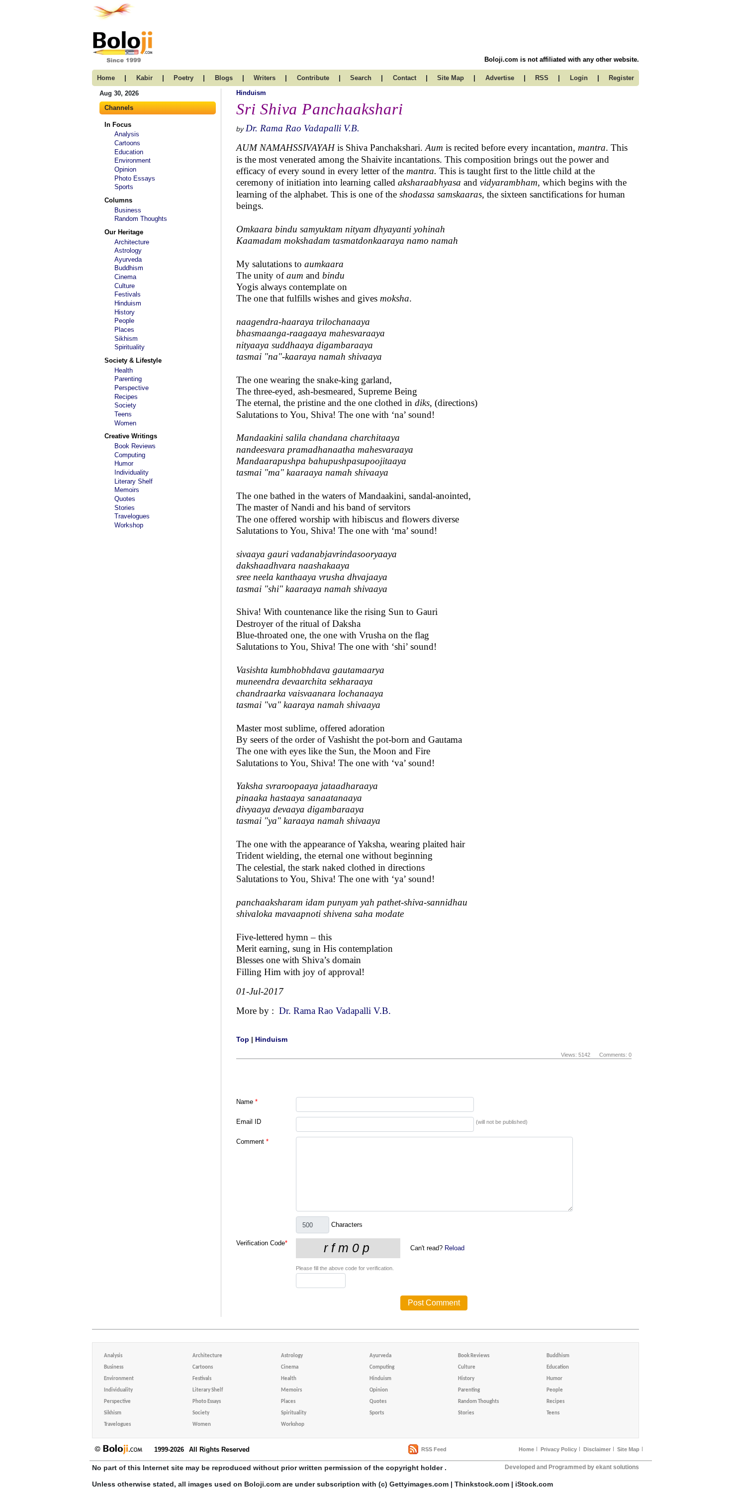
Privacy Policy (559, 1449)
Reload (454, 1248)
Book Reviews (135, 446)
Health (123, 370)
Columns (118, 200)
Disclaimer (597, 1449)
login (579, 78)
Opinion (125, 169)
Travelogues (132, 516)
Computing (129, 455)
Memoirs (126, 490)
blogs (224, 78)
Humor (123, 463)
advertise (499, 78)
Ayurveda (128, 259)
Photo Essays (134, 178)
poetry (183, 78)
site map (450, 78)
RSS (541, 78)
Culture (124, 286)
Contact (404, 78)
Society (125, 405)
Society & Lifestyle (133, 360)
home (106, 78)
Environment (132, 160)
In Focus (117, 124)
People (124, 320)
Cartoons (127, 143)
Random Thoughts (140, 218)
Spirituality (129, 347)
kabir (144, 78)
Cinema (125, 277)
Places (124, 329)
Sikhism (126, 338)
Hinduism (127, 303)
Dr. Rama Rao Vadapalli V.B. (303, 128)
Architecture (131, 242)
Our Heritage (123, 232)
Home (526, 1449)
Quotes (124, 498)
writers (264, 78)
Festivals (127, 294)
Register (621, 78)
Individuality (131, 472)
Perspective (131, 388)
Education (128, 152)
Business (127, 210)
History (124, 312)
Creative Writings (130, 436)
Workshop (128, 525)
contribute (313, 78)
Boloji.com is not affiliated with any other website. (561, 59)
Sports (123, 187)
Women (125, 423)
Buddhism (128, 268)
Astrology (128, 250)
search (360, 78)
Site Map (628, 1449)
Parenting (128, 379)
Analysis (126, 134)
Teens (123, 414)
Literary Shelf (133, 481)
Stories (124, 507)
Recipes (126, 396)
